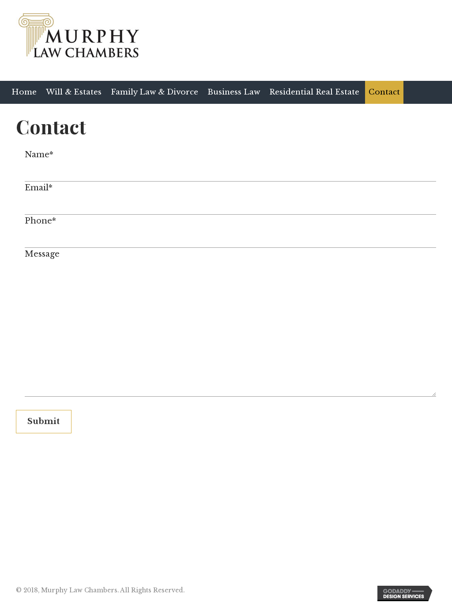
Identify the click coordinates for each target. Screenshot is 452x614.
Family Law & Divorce (154, 92)
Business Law (233, 92)
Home (24, 92)
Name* (39, 154)
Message (42, 254)
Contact (384, 92)
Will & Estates (74, 92)
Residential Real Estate (314, 92)
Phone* (40, 221)
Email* (39, 188)
